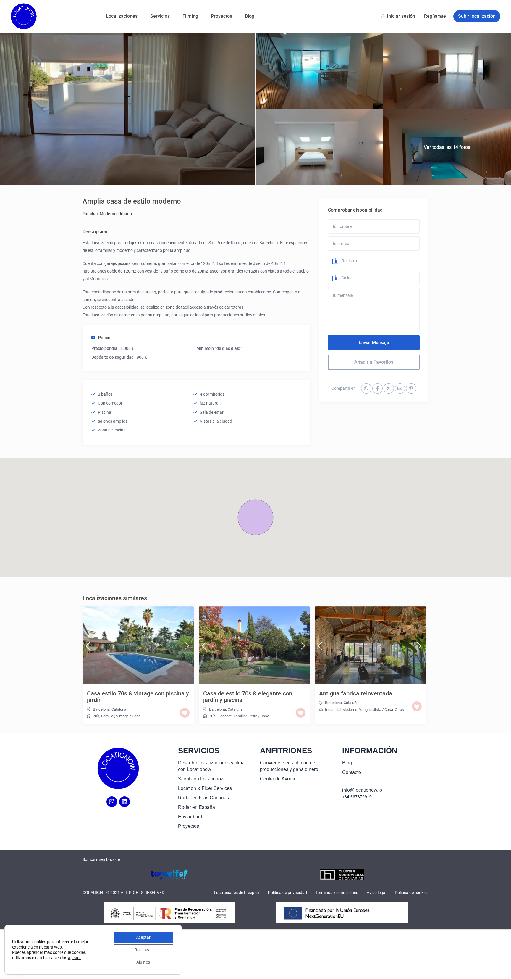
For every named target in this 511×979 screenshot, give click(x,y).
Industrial (333, 709)
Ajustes (143, 962)
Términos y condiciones (337, 892)
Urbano (125, 213)
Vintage (122, 716)
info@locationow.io (362, 790)
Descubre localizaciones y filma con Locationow (211, 766)
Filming (190, 16)
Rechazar (143, 949)
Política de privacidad (287, 892)
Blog (249, 16)
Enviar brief (190, 816)
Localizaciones (122, 16)
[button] (255, 517)
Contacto (351, 772)
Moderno (108, 213)
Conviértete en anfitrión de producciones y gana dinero (289, 766)
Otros (399, 709)
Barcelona (101, 709)
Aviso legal (376, 892)
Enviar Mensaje (374, 342)
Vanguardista (370, 709)
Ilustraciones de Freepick (236, 892)
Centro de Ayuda (277, 778)
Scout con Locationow (201, 778)
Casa (136, 716)
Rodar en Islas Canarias (203, 797)
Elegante (224, 716)
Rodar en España (196, 807)
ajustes (74, 957)
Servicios (160, 16)
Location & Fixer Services (205, 788)
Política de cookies (411, 892)
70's (96, 716)
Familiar (90, 213)
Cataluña (118, 709)
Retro (252, 716)
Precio (104, 337)
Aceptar (143, 937)
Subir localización (477, 16)
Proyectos (221, 16)
